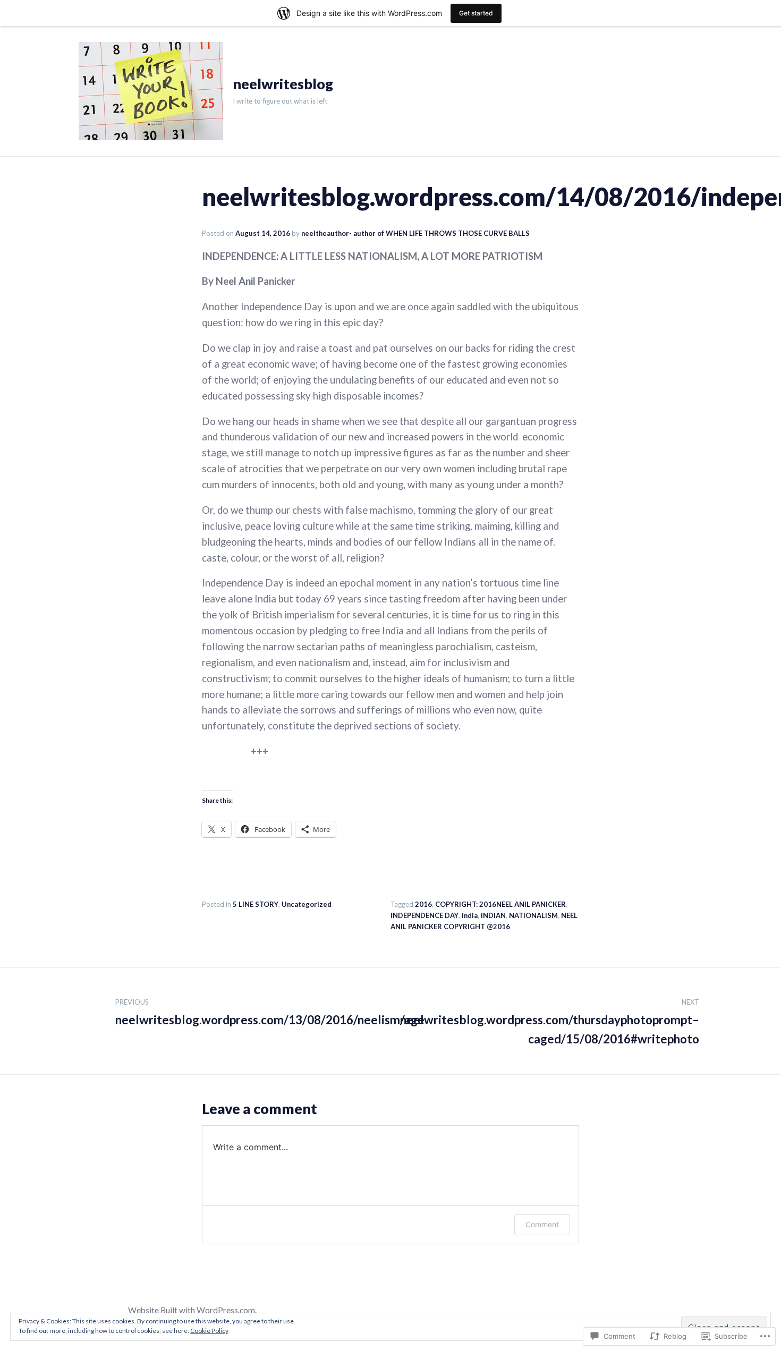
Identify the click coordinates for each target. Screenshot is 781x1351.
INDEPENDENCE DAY (424, 915)
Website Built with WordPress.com (191, 1310)
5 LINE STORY (255, 904)
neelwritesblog (283, 83)
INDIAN (493, 915)
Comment (542, 1224)
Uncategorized (307, 904)
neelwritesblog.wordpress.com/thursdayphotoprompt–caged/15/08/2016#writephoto (549, 1022)
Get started (476, 13)
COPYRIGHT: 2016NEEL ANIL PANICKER (500, 904)
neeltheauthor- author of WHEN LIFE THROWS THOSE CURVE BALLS (415, 233)
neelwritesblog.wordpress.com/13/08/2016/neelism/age (270, 1012)
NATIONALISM (533, 915)
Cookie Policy (209, 1331)
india (470, 915)
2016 (423, 904)
